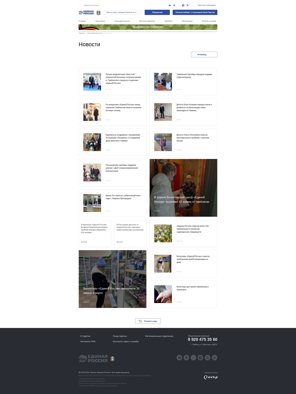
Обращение (157, 12)
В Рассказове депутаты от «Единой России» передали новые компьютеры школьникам (130, 227)
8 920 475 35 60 (202, 339)
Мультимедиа (187, 21)
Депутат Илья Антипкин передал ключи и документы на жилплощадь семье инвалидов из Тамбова (194, 107)
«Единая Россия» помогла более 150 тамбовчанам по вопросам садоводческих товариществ (193, 229)
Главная (82, 33)
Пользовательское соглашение (92, 379)
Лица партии (100, 21)
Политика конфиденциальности (92, 381)
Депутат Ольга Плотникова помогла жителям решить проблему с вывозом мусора (193, 138)
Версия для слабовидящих (206, 5)
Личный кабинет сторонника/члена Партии (195, 12)
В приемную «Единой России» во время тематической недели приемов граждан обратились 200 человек (94, 229)
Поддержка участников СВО (148, 27)
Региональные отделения (159, 336)
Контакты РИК (88, 341)
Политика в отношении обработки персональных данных (103, 383)
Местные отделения (147, 21)
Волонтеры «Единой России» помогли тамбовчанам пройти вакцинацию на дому (193, 259)
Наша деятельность (122, 21)
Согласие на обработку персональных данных (98, 386)
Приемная (168, 21)
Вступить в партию (209, 21)
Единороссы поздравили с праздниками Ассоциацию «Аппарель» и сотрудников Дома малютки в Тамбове (123, 138)
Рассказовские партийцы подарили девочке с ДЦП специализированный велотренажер (122, 168)
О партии (82, 21)
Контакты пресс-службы (126, 341)
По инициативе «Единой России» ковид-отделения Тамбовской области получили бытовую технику (123, 107)
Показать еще (150, 321)
